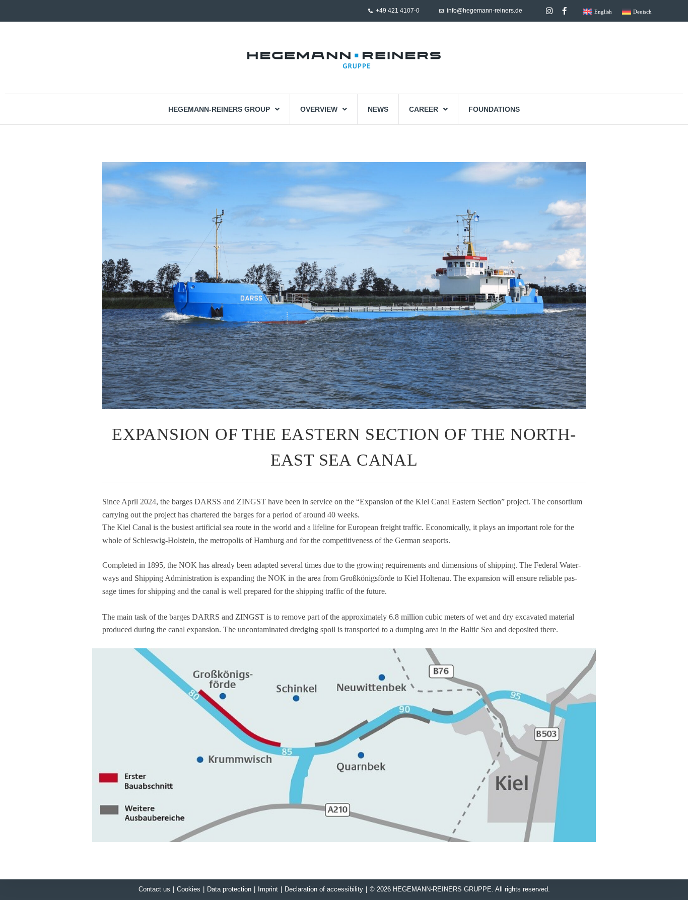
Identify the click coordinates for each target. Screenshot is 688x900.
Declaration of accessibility (324, 889)
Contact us (154, 889)
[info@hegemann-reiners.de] (441, 11)
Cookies (188, 889)
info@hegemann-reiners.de (484, 10)
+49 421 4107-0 (398, 10)
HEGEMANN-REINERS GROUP (219, 109)
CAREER (423, 109)
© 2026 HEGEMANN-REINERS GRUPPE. (432, 889)
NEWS (378, 109)
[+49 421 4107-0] (370, 11)
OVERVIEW (318, 109)
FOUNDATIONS (494, 109)
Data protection (229, 889)
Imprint (268, 889)
